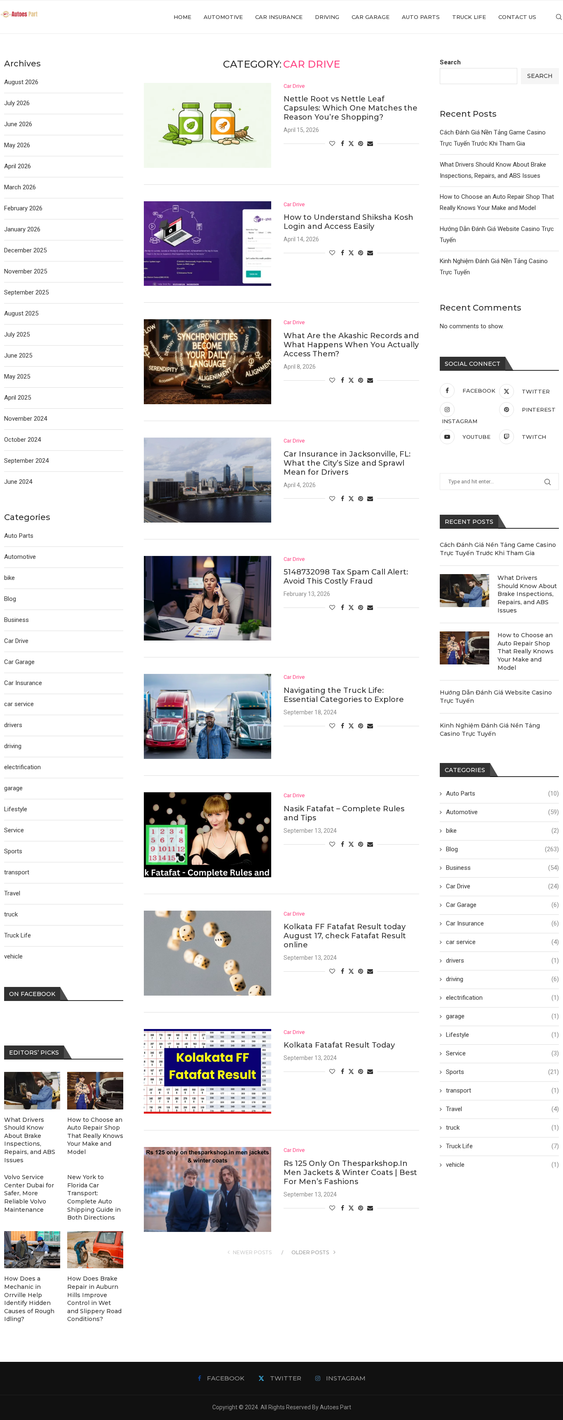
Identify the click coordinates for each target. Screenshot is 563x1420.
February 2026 (23, 208)
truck (502, 1127)
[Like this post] (332, 143)
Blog (502, 849)
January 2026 (22, 229)
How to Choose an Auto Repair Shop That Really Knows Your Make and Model (525, 651)
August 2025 (21, 313)
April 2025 (17, 397)
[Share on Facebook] (342, 143)
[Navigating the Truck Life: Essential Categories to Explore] (207, 716)
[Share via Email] (370, 143)
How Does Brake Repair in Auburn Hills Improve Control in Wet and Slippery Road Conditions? (94, 1299)
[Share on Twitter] (351, 143)
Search (450, 62)
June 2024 (18, 481)
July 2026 (17, 103)
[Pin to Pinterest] (360, 143)
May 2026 (17, 145)
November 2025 (25, 271)
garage (502, 1016)
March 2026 (20, 187)
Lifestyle (502, 1035)
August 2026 (21, 82)
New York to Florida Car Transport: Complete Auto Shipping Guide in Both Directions (94, 1197)
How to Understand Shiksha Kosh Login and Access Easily (348, 222)
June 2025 (18, 355)
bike (502, 830)
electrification (502, 997)
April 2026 (17, 166)
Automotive (223, 17)
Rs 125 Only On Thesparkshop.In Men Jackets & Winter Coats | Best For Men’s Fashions (350, 1172)
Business (502, 867)
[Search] (559, 16)
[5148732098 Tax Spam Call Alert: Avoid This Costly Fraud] (207, 598)
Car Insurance (279, 17)
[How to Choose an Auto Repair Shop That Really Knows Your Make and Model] (464, 647)
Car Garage (370, 17)
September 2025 (26, 292)
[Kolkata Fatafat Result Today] (207, 1071)
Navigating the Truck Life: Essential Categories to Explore (344, 695)
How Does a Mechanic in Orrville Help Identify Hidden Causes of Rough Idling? (29, 1299)
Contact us (517, 17)
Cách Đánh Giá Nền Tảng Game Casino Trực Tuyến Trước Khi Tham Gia (498, 549)
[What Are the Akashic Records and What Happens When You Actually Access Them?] (207, 361)
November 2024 (25, 418)
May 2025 (17, 376)
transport (502, 1090)
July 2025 (17, 334)
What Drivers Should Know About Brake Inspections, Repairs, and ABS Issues (527, 594)
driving (327, 17)
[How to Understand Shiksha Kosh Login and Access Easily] (207, 243)
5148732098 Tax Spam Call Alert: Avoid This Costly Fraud (346, 577)
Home (182, 17)
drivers (502, 960)
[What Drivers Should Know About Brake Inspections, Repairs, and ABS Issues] (464, 590)
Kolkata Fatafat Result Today (339, 1045)
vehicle (502, 1164)
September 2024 (26, 460)
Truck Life (469, 17)
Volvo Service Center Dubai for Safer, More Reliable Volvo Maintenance (29, 1193)
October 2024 (22, 439)
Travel (502, 1109)
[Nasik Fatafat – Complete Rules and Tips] (207, 834)
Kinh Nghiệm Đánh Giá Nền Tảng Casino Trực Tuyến (490, 729)
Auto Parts (421, 17)
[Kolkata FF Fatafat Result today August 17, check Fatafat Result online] (207, 953)
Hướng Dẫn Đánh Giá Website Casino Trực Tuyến (496, 696)
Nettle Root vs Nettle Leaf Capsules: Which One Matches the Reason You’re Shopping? (351, 108)
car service (502, 942)
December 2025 (25, 250)
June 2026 (18, 124)
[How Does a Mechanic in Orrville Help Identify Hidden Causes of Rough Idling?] (32, 1250)
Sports (502, 1072)
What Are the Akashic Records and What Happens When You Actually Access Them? (351, 344)
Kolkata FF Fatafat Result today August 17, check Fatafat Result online (345, 935)
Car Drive (502, 886)
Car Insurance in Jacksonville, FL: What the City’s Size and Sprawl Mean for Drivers (347, 463)
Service (502, 1053)
